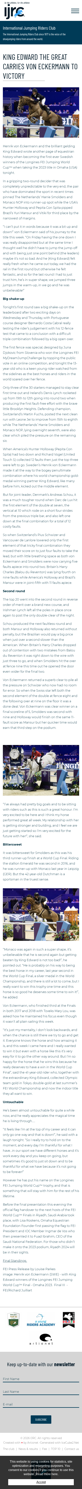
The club (8, 1449)
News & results (28, 1449)
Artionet (32, 1442)
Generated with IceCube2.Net (59, 1442)
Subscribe (41, 1419)
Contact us (71, 1449)
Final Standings (15, 1261)
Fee (44, 1449)
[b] (41, 112)
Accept (41, 1482)
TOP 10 (55, 1449)
